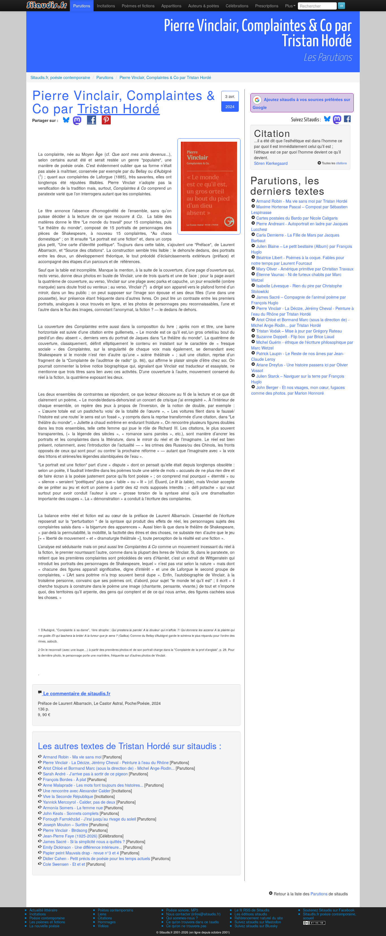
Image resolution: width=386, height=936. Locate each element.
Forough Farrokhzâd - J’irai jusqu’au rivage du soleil (89, 819)
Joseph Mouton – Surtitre (65, 824)
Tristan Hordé (118, 108)
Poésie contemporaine (47, 917)
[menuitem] (82, 5)
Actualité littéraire (43, 910)
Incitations (37, 914)
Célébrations (237, 5)
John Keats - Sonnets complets (71, 813)
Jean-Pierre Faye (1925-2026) (70, 836)
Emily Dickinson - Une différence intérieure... (82, 847)
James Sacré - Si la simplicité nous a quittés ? (84, 841)
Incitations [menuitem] (106, 5)
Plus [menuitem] (289, 5)
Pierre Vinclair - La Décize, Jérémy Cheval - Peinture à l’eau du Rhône (106, 762)
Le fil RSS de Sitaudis (252, 910)
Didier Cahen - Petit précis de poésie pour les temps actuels (96, 858)
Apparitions (171, 5)
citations (341, 163)
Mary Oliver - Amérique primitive (305, 269)
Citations (105, 917)
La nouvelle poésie (44, 925)
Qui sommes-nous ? (182, 917)
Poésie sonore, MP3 (182, 910)
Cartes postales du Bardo (297, 218)
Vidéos (103, 925)
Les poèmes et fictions (47, 921)
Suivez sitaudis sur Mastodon (258, 921)
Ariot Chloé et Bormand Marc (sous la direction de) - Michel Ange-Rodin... (109, 768)
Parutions (81, 5)
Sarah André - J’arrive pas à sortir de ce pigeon (85, 774)
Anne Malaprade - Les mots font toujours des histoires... (93, 785)
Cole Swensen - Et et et (64, 864)
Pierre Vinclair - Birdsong (65, 830)
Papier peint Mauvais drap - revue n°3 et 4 (81, 853)
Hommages (107, 921)
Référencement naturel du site (259, 917)
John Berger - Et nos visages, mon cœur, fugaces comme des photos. (298, 390)
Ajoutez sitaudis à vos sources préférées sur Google (301, 103)
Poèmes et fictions (138, 5)
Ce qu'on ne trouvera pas (186, 925)
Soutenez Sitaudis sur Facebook (328, 910)
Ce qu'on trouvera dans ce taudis (192, 921)
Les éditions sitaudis (251, 914)
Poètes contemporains (115, 910)
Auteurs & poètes (203, 5)
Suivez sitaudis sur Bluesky (256, 925)
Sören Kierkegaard (271, 163)
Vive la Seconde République (68, 796)
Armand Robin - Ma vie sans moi (72, 757)
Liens (102, 914)
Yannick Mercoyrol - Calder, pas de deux (79, 802)
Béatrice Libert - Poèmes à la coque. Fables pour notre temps (297, 260)
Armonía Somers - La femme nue (73, 807)
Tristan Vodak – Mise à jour (299, 331)
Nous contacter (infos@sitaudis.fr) (193, 914)
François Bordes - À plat (64, 779)
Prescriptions (266, 5)
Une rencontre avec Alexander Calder (76, 790)
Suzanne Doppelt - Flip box (295, 336)
